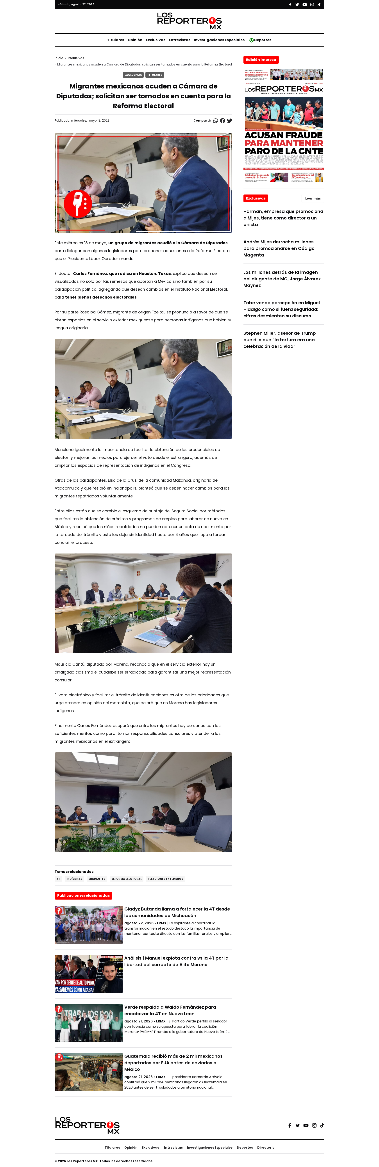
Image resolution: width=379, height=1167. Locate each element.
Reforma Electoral (126, 879)
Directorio (266, 1147)
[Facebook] (290, 1125)
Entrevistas (179, 39)
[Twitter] (297, 1125)
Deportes (262, 39)
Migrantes (96, 879)
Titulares (115, 39)
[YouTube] (306, 1125)
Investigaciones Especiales (219, 39)
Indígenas (74, 879)
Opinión (135, 39)
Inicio (59, 58)
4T (58, 879)
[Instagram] (314, 1125)
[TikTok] (322, 1125)
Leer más (313, 198)
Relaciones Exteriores (165, 879)
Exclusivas (155, 39)
